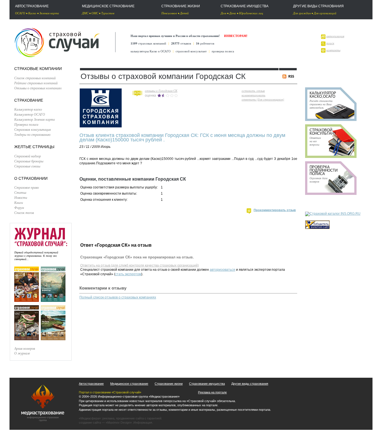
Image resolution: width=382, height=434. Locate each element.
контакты (333, 50)
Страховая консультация (32, 129)
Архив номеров (24, 348)
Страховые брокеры (28, 161)
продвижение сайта (130, 418)
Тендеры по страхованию (32, 134)
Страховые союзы (27, 166)
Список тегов (24, 212)
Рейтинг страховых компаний (36, 83)
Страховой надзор (27, 156)
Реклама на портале (212, 392)
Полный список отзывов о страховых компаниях (117, 297)
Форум (19, 207)
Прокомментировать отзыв (275, 210)
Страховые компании (38, 68)
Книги (18, 202)
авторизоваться (222, 270)
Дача (232, 13)
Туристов (107, 13)
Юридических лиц (251, 13)
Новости (20, 197)
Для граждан (302, 13)
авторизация (335, 36)
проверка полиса (223, 51)
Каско (32, 13)
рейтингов (205, 43)
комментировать (253, 95)
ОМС (94, 13)
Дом (223, 13)
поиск (330, 43)
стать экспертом (128, 274)
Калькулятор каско (28, 109)
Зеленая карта (49, 13)
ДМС (85, 13)
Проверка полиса (26, 124)
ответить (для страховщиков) (263, 99)
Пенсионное (169, 13)
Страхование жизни (180, 6)
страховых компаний (148, 43)
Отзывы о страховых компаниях (38, 88)
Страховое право (26, 187)
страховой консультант (191, 51)
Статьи (20, 192)
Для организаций (325, 13)
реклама (108, 418)
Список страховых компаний (35, 78)
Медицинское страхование (108, 6)
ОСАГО (20, 13)
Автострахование (32, 6)
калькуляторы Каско (144, 51)
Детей (184, 13)
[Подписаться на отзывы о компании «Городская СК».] (289, 77)
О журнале (22, 353)
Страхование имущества (244, 6)
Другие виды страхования (318, 6)
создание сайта (90, 422)
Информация (142, 422)
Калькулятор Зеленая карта (34, 119)
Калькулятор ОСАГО (29, 114)
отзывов (181, 43)
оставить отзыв (253, 90)
